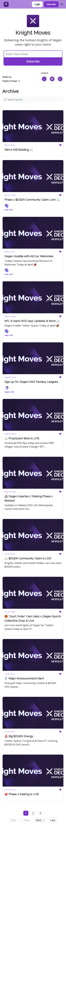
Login (37, 4)
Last (52, 820)
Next (38, 820)
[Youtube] (52, 79)
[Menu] (62, 4)
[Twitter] (44, 79)
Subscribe (51, 4)
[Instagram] (60, 79)
